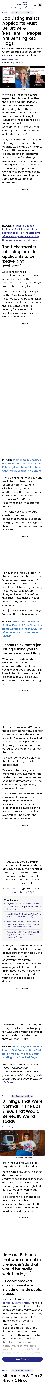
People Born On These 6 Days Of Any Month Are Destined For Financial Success (22, 934)
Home (4, 13)
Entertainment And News (22, 13)
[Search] (34, 5)
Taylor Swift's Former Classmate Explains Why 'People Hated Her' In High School (23, 906)
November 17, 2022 (22, 892)
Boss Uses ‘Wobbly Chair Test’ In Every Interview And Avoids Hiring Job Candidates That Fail (23, 924)
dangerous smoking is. (16, 1302)
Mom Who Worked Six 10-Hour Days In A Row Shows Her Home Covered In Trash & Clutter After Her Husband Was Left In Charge (22, 629)
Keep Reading (22, 1359)
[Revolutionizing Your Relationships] (22, 4)
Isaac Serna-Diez (10, 59)
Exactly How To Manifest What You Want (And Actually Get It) (23, 915)
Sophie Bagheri (9, 1127)
